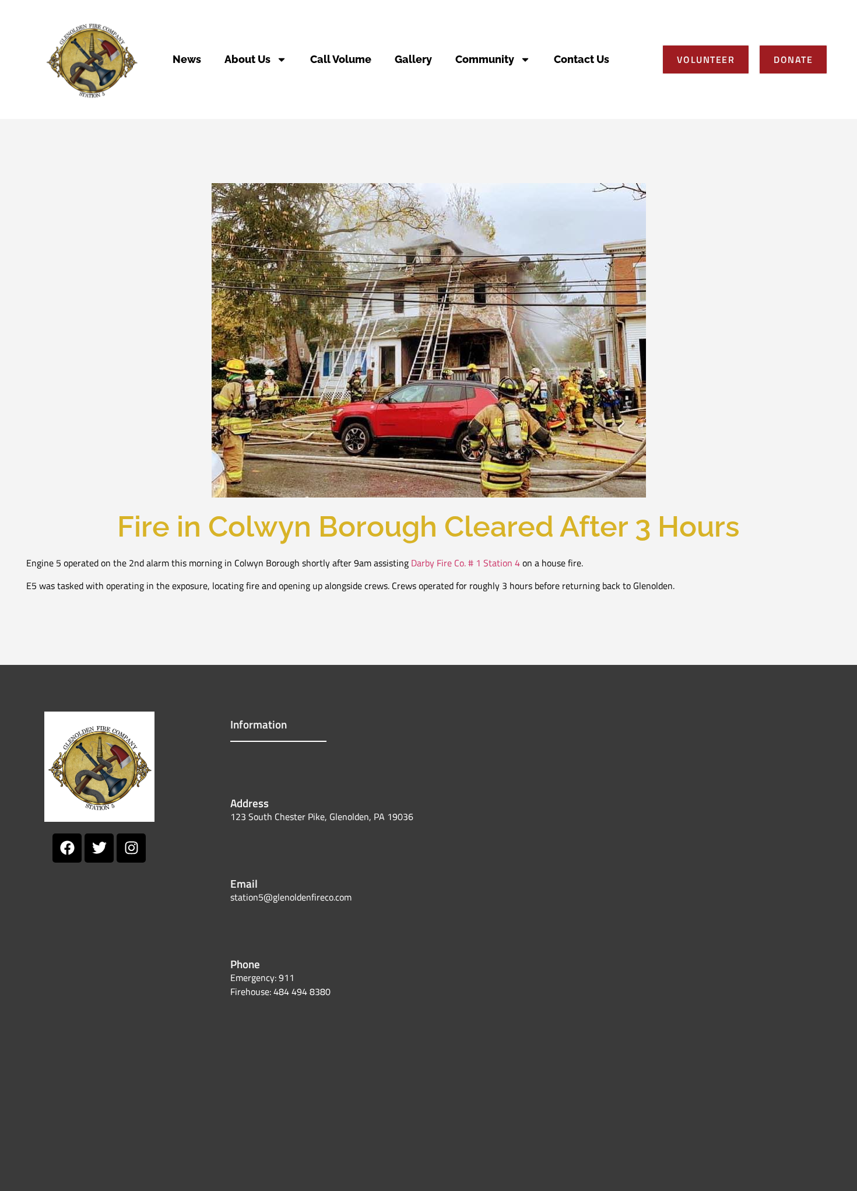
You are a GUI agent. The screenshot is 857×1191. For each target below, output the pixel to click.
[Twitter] (99, 848)
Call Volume (340, 59)
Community (484, 59)
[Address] (244, 769)
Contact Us (581, 59)
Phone (245, 963)
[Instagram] (131, 848)
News (187, 59)
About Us (247, 59)
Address (249, 802)
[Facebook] (67, 848)
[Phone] (244, 930)
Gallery (413, 59)
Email (244, 883)
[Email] (244, 849)
